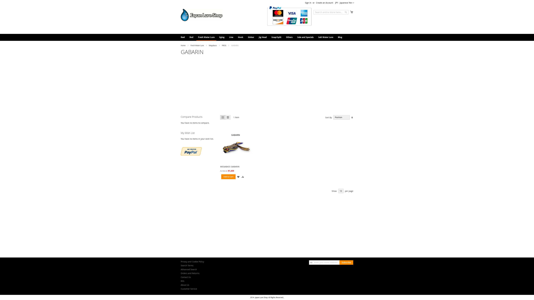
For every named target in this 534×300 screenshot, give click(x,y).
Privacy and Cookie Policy (192, 261)
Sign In (308, 2)
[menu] (267, 37)
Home (183, 45)
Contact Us (186, 277)
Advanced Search (189, 269)
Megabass (213, 45)
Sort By (328, 117)
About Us (185, 285)
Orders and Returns (190, 273)
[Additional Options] (191, 154)
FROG (224, 45)
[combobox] (331, 12)
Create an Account (324, 2)
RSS (182, 281)
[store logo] (201, 15)
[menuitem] (182, 37)
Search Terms (187, 265)
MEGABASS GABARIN (229, 166)
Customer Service (189, 289)
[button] (344, 2)
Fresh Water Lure (197, 45)
